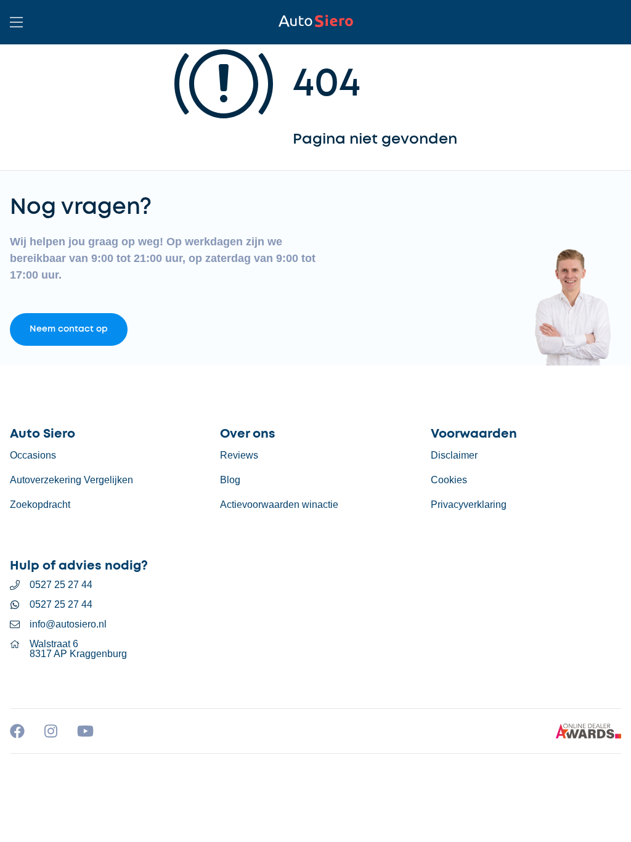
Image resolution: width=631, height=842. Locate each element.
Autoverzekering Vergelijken (71, 480)
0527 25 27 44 (61, 585)
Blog (230, 480)
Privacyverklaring (469, 504)
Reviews (239, 455)
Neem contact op (69, 329)
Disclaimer (454, 455)
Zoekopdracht (40, 504)
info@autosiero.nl (68, 624)
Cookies (449, 480)
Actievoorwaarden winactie (279, 504)
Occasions (33, 455)
